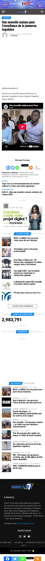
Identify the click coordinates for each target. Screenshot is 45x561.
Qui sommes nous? (6, 542)
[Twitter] (13, 166)
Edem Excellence (27, 173)
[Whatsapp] (17, 166)
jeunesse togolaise (10, 175)
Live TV (24, 545)
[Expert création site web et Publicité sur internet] (33, 551)
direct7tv (14, 36)
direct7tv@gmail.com (26, 523)
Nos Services (19, 542)
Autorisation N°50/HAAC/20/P (35, 542)
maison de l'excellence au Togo (15, 177)
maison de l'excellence (29, 175)
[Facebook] (8, 166)
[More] (31, 166)
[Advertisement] (22, 63)
